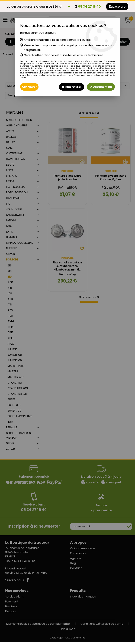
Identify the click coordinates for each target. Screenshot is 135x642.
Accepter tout (102, 86)
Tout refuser (72, 86)
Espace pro (117, 6)
